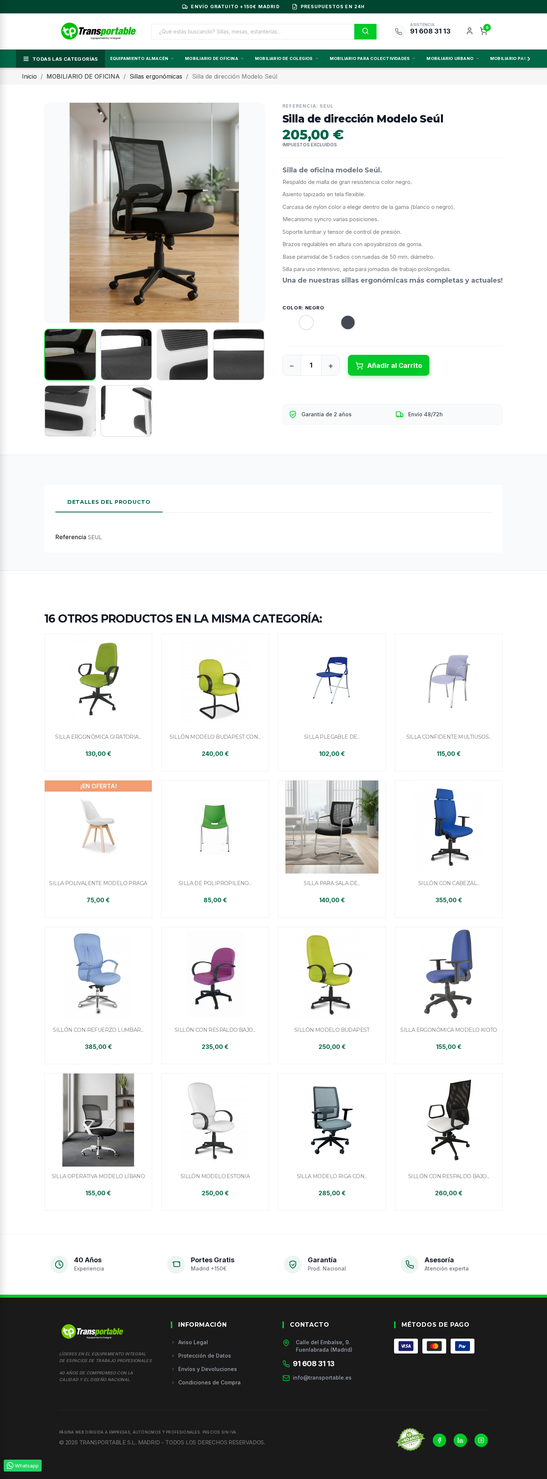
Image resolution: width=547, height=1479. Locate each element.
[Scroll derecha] (527, 59)
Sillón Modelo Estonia (215, 1176)
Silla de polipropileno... (215, 883)
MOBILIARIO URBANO (449, 58)
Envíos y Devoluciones (207, 1369)
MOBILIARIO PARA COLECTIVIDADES (370, 58)
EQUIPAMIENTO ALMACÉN (139, 58)
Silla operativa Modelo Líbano (98, 1176)
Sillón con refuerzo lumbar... (98, 1030)
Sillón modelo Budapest (332, 1030)
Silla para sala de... (332, 883)
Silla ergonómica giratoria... (98, 737)
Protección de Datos (204, 1355)
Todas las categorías (65, 59)
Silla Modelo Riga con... (332, 1176)
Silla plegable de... (332, 737)
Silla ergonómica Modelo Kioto (448, 1030)
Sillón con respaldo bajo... (215, 1030)
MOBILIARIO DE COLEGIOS (284, 58)
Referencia (70, 537)
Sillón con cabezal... (448, 883)
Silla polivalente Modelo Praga (98, 883)
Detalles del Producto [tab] (109, 502)
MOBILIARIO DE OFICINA (211, 58)
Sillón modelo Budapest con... (215, 737)
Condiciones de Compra (209, 1382)
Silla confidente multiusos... (449, 737)
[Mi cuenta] (470, 31)
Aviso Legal (193, 1342)
